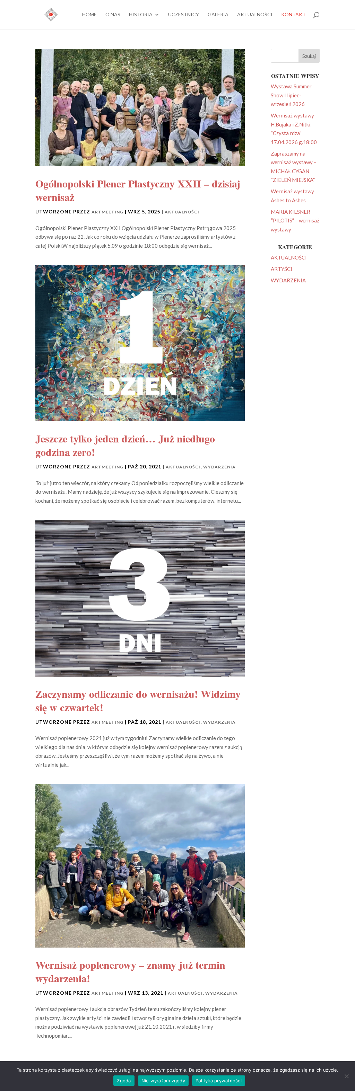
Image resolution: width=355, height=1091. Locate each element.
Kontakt (293, 14)
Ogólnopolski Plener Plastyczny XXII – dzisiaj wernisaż (137, 190)
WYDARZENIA (219, 466)
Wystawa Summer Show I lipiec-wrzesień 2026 (291, 95)
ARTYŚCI (281, 269)
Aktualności (254, 14)
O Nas (112, 14)
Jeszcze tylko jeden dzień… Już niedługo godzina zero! (125, 445)
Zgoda (124, 1080)
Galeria (218, 14)
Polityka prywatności (219, 1080)
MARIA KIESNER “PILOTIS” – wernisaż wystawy (295, 220)
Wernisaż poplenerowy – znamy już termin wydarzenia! (130, 971)
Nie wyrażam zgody (163, 1080)
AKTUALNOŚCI (182, 211)
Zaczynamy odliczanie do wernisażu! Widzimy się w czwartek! (138, 700)
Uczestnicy (183, 14)
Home (89, 14)
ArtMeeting (107, 211)
